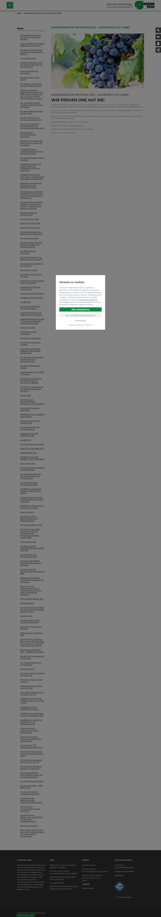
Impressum (88, 325)
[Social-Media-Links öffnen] (158, 50)
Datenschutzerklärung (88, 299)
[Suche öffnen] (158, 30)
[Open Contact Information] (158, 43)
